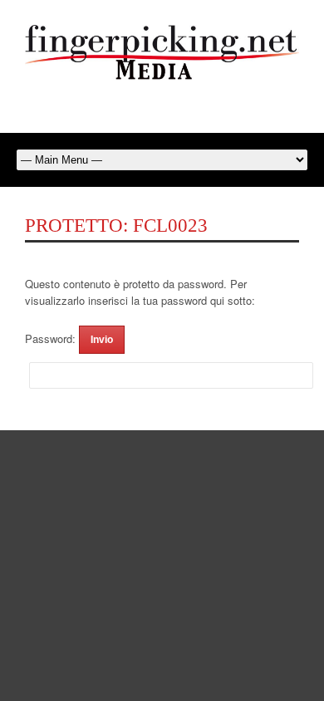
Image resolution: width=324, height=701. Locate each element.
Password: (52, 338)
